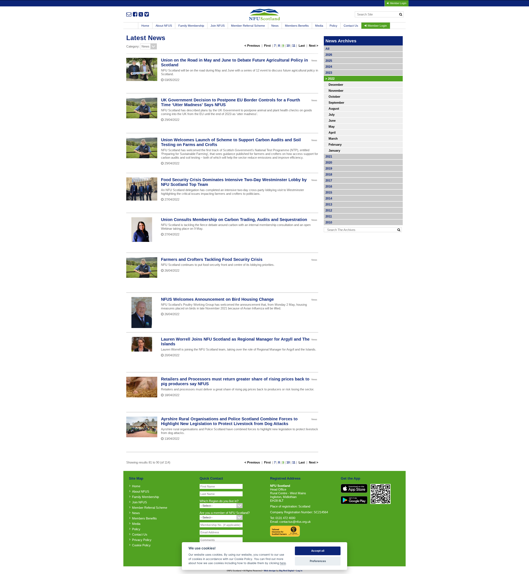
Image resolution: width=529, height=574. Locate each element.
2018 (328, 174)
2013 (328, 204)
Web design (270, 570)
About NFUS (164, 25)
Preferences (318, 561)
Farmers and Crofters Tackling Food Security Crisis (211, 259)
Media (319, 25)
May (332, 126)
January (334, 150)
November (336, 90)
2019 (328, 168)
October (334, 96)
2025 (328, 60)
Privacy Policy (141, 540)
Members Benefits (297, 25)
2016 (328, 186)
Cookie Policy (141, 545)
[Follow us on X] (141, 14)
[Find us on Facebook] (135, 14)
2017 (328, 180)
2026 (328, 54)
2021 (328, 156)
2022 (330, 78)
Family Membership (191, 25)
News (275, 25)
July (332, 114)
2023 (328, 72)
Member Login (377, 25)
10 (288, 45)
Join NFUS (218, 25)
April (332, 132)
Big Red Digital (286, 570)
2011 (328, 216)
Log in (299, 570)
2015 (328, 192)
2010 (328, 222)
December (336, 84)
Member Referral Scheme (248, 25)
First (267, 45)
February (335, 144)
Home (145, 25)
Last (302, 45)
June (332, 120)
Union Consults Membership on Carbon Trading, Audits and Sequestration (234, 219)
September (336, 102)
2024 (328, 66)
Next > (313, 45)
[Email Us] (128, 14)
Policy (333, 25)
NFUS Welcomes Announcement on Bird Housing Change (217, 299)
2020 (328, 162)
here (283, 563)
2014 (328, 198)
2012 (328, 210)
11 (293, 45)
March (333, 138)
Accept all (317, 550)
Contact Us (351, 25)
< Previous (252, 45)
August (334, 108)
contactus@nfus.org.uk (295, 521)
